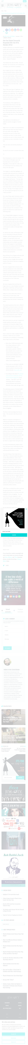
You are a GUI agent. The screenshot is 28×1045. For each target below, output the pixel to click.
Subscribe (14, 535)
